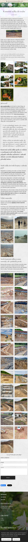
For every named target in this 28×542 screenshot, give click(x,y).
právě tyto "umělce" (16, 110)
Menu (26, 5)
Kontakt (2, 520)
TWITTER (3, 499)
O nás (2, 518)
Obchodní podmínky (5, 508)
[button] (21, 5)
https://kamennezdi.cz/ (19, 114)
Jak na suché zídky (5, 106)
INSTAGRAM (3, 494)
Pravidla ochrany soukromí (7, 506)
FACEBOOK (3, 497)
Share (4, 485)
